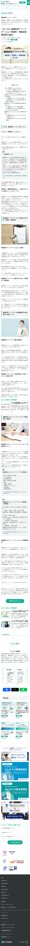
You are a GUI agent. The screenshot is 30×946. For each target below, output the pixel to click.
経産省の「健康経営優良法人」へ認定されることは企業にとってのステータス (16, 92)
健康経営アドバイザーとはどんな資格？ (15, 98)
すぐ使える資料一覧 (15, 842)
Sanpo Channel (4, 883)
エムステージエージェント (7, 927)
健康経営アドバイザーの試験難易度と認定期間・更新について (15, 104)
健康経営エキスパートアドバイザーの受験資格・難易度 (15, 112)
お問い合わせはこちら (15, 601)
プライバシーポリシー (6, 904)
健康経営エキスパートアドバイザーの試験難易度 (16, 119)
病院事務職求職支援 (5, 930)
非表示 (16, 85)
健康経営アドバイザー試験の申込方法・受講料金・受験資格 (16, 100)
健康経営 (14, 39)
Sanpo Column (4, 889)
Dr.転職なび (3, 915)
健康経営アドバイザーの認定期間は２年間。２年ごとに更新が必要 (15, 109)
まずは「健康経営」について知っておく (12, 88)
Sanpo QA (3, 886)
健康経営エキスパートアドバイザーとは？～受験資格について (16, 115)
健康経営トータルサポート (7, 924)
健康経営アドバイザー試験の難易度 (14, 106)
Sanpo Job (3, 892)
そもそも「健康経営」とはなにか (14, 89)
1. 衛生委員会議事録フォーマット (8, 828)
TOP (2, 877)
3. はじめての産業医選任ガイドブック (9, 836)
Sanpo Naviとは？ (5, 895)
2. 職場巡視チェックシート (7, 832)
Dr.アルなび (3, 918)
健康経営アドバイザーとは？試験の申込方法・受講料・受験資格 (15, 95)
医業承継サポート (5, 936)
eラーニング (5, 41)
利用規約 (3, 901)
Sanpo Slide (4, 880)
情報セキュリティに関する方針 (8, 907)
